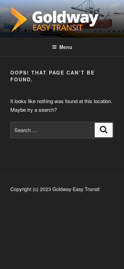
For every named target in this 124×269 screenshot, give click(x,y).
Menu (65, 46)
